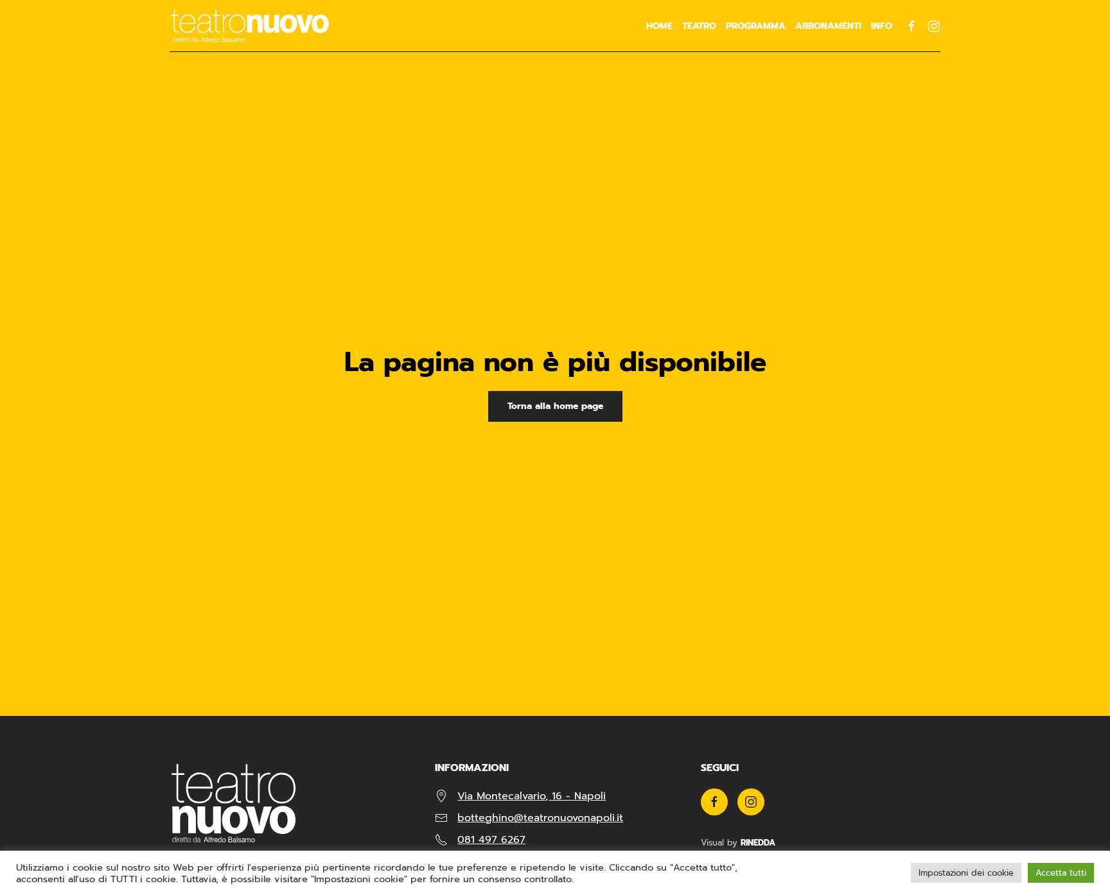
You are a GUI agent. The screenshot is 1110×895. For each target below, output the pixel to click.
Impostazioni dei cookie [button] (966, 873)
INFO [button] (881, 26)
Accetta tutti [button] (1060, 873)
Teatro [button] (699, 26)
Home (659, 26)
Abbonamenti (828, 26)
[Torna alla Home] (250, 25)
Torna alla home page (555, 406)
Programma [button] (756, 26)
